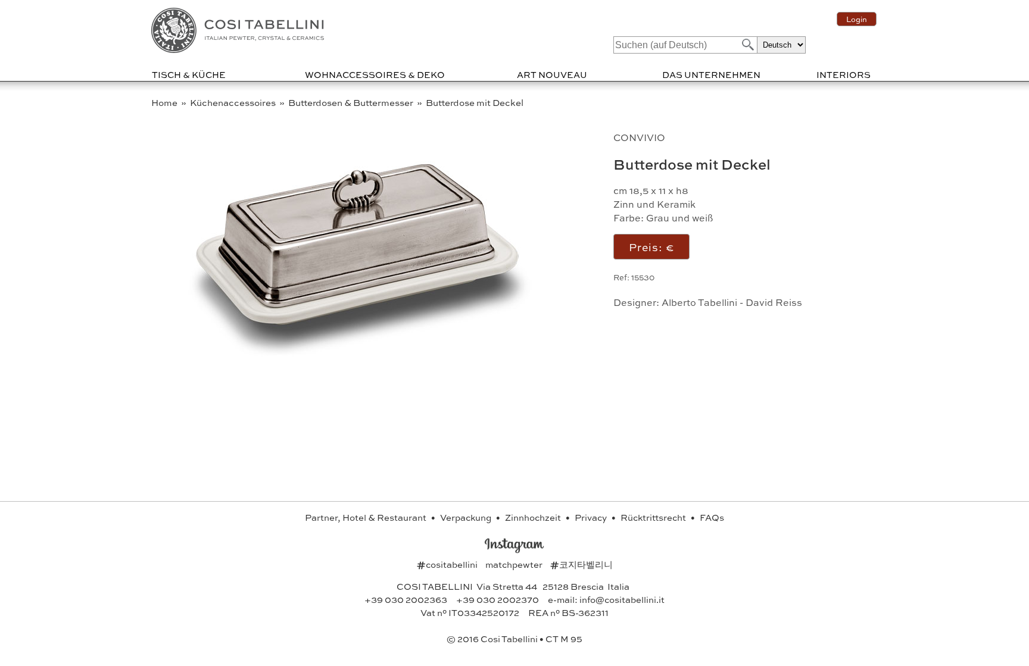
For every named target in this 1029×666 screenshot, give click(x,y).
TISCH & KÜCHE (189, 74)
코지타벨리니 (581, 564)
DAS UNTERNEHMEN (711, 74)
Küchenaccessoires (233, 102)
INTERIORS (843, 74)
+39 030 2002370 (497, 599)
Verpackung (466, 517)
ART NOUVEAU (552, 74)
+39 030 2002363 (405, 599)
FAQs (712, 517)
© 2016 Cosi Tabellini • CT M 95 (514, 638)
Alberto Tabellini (699, 302)
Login (856, 19)
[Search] (747, 44)
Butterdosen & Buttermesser (351, 102)
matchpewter (514, 564)
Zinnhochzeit (534, 517)
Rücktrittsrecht (654, 517)
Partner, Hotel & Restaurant (366, 517)
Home (165, 102)
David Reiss (774, 302)
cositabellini (448, 564)
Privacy (592, 517)
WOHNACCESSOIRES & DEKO (375, 74)
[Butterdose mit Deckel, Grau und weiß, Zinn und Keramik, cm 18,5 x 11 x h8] (361, 359)
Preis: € (651, 246)
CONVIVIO (639, 137)
